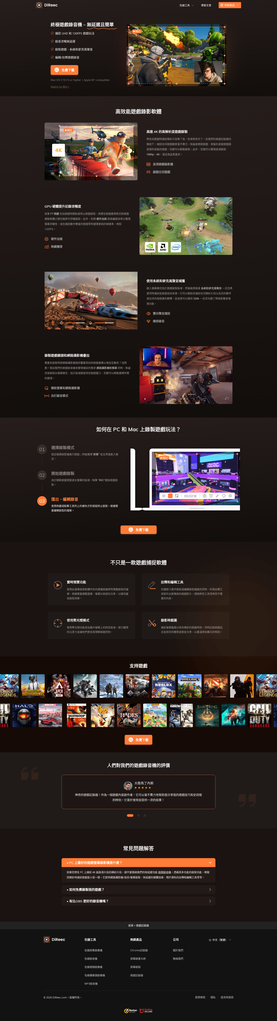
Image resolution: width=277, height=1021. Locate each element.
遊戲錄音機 (164, 872)
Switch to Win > (60, 86)
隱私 (213, 997)
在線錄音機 (90, 958)
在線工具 (185, 5)
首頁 (130, 925)
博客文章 (206, 5)
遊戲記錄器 (136, 975)
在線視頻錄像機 (93, 967)
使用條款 (200, 997)
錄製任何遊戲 (161, 172)
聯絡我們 (178, 958)
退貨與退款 (227, 997)
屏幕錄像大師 (138, 958)
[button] (130, 815)
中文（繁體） (220, 940)
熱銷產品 (229, 5)
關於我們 (178, 950)
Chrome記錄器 (139, 950)
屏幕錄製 (135, 967)
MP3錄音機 (91, 983)
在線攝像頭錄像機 (94, 975)
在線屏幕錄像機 (93, 950)
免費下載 (68, 70)
